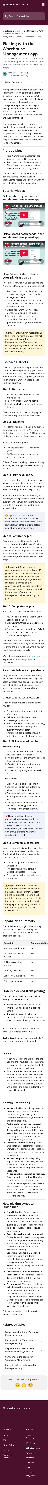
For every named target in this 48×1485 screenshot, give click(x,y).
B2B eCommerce (33, 1448)
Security (6, 1450)
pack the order (34, 656)
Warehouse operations (14, 33)
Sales (28, 1467)
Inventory (30, 1458)
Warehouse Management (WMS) (30, 31)
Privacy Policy (8, 1445)
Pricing (5, 1435)
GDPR (5, 1440)
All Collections (8, 31)
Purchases (30, 1453)
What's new (30, 1443)
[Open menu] (43, 4)
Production (30, 1462)
